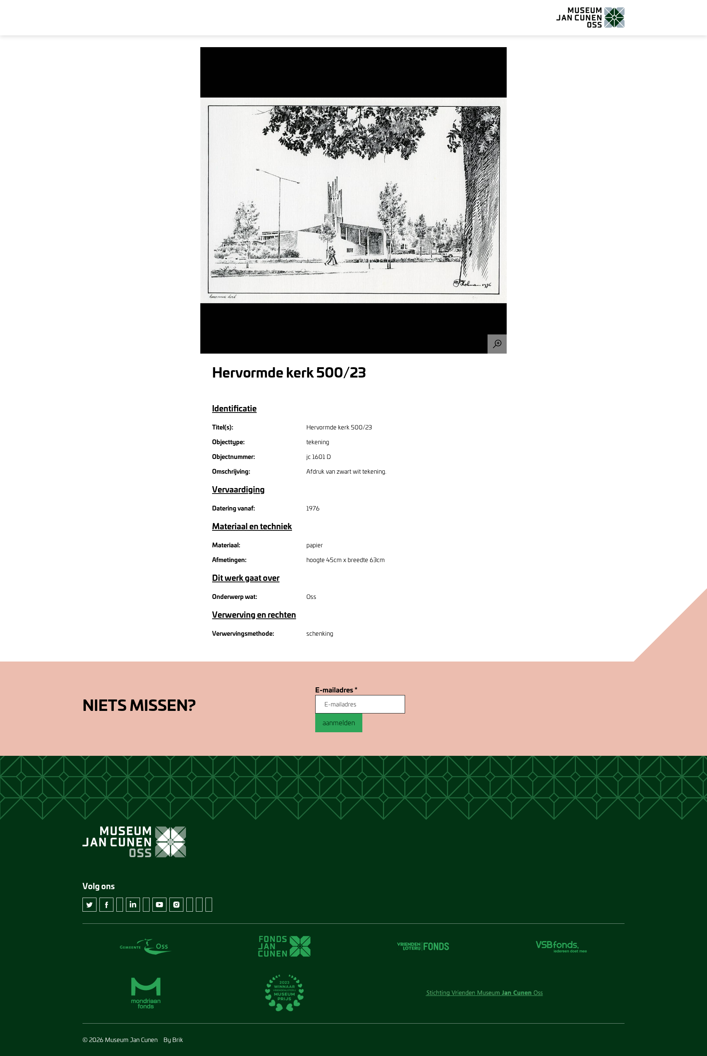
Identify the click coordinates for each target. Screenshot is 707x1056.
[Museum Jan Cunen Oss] (590, 17)
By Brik (173, 1039)
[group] (353, 200)
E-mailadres (336, 690)
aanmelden (339, 722)
